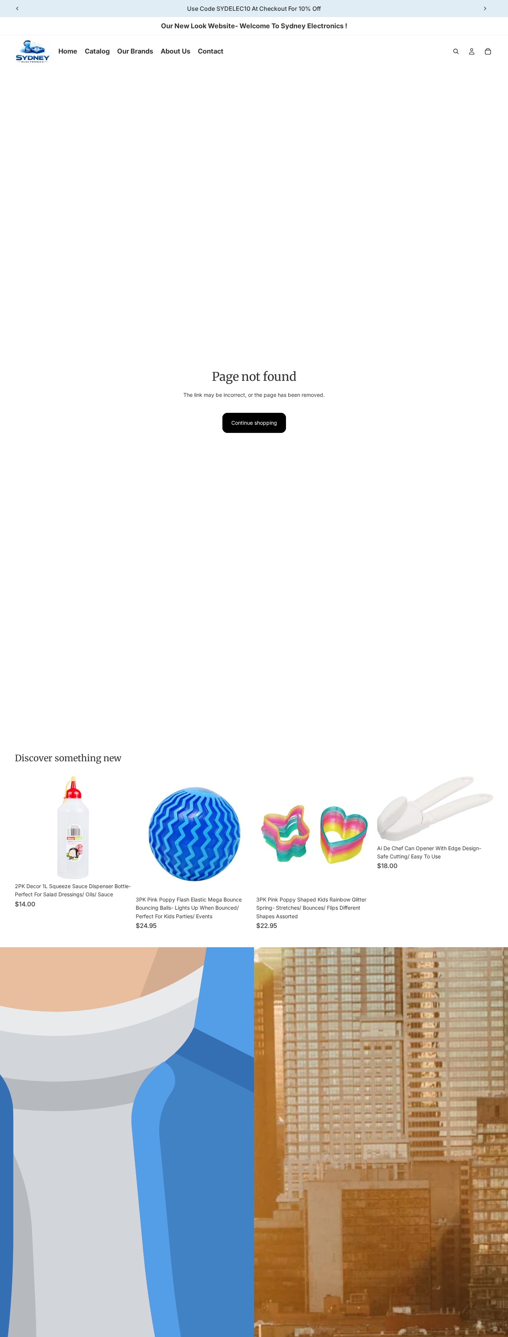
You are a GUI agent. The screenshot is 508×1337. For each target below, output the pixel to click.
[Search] (456, 51)
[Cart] (488, 51)
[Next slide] (485, 8)
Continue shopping (254, 423)
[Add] (119, 867)
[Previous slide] (17, 8)
